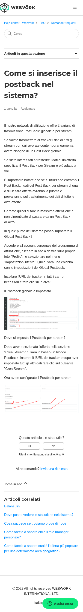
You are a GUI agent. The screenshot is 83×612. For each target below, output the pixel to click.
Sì (29, 446)
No (53, 446)
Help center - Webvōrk (19, 23)
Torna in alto (13, 484)
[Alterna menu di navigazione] (75, 7)
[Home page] (17, 7)
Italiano (40, 603)
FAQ (42, 23)
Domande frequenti (63, 23)
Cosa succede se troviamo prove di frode (35, 523)
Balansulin (12, 506)
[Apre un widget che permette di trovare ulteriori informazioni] (60, 604)
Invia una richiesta (54, 469)
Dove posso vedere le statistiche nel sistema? (38, 515)
